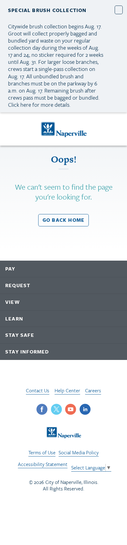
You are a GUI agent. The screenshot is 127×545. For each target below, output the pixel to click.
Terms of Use (41, 452)
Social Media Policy (79, 452)
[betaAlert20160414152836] (119, 10)
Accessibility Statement (43, 464)
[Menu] (12, 130)
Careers (93, 390)
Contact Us (37, 390)
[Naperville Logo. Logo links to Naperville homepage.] (64, 129)
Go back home (63, 220)
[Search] (116, 129)
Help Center (67, 390)
